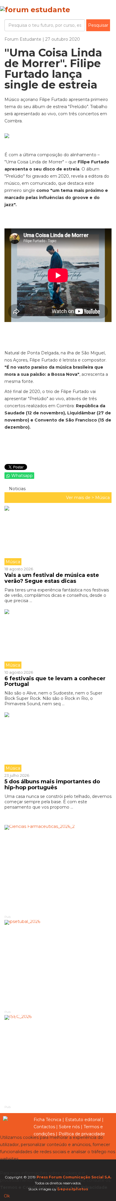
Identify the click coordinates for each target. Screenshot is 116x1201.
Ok (7, 1196)
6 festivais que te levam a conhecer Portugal (55, 681)
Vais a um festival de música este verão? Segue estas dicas (51, 578)
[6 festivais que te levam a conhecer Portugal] (58, 639)
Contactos (44, 1126)
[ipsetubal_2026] (58, 964)
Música (102, 497)
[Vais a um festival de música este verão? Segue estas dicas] (58, 535)
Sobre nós (69, 1126)
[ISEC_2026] (58, 1059)
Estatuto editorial (83, 1119)
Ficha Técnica (47, 1119)
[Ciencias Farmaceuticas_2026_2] (58, 869)
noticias (17, 488)
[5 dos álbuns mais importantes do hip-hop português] (58, 742)
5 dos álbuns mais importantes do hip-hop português (52, 784)
